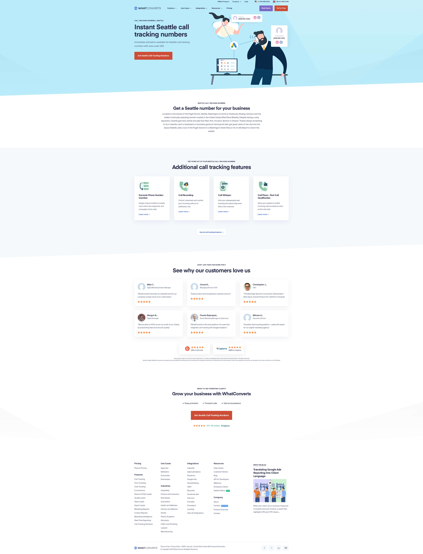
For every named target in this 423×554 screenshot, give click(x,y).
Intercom (190, 498)
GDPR (183, 547)
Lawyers (164, 528)
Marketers (165, 472)
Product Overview (221, 509)
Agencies (164, 468)
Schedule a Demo (221, 487)
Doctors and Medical (169, 509)
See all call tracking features (211, 232)
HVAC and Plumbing (169, 524)
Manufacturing (167, 531)
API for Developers (221, 479)
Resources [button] (216, 8)
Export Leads (139, 505)
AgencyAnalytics (193, 472)
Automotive (165, 502)
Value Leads (139, 502)
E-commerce (139, 490)
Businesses (165, 479)
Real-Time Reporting (142, 520)
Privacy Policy (175, 547)
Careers (221, 505)
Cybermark (224, 318)
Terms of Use (165, 547)
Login (246, 2)
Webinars (217, 483)
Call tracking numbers (144, 20)
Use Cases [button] (185, 8)
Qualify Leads (139, 498)
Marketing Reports (141, 509)
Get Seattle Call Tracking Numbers (153, 56)
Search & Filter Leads (143, 494)
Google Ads (192, 479)
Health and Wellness (169, 505)
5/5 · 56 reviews (213, 426)
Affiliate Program (223, 2)
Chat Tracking (140, 487)
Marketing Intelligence (143, 516)
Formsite (190, 502)
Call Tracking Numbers (143, 524)
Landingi (190, 509)
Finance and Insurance (170, 494)
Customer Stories (221, 472)
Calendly (190, 468)
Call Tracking (139, 479)
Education (165, 520)
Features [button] (171, 8)
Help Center (219, 468)
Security (190, 547)
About (216, 502)
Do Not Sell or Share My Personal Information (209, 547)
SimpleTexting (193, 483)
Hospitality (165, 490)
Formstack (191, 505)
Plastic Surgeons (167, 516)
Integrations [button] (201, 8)
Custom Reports (140, 513)
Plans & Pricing (140, 468)
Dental (163, 513)
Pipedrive (191, 475)
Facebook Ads (193, 494)
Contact (217, 513)
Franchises (165, 475)
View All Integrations (195, 513)
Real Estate (165, 498)
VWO (189, 487)
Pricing (229, 8)
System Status (221, 490)
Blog (215, 475)
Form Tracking (140, 483)
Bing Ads (191, 490)
